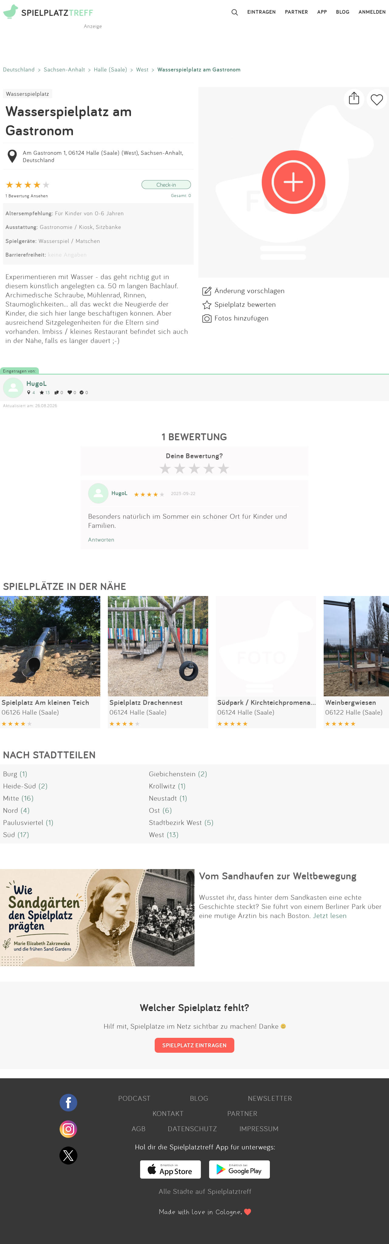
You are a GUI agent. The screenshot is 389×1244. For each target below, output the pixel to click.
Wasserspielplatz (27, 93)
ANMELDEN (372, 12)
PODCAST (134, 1098)
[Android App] (239, 1175)
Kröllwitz (162, 785)
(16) (28, 797)
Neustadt (163, 797)
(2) (202, 773)
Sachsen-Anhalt (64, 69)
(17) (23, 834)
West (142, 69)
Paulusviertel (23, 822)
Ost (154, 810)
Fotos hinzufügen (242, 317)
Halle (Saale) (110, 69)
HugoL (36, 383)
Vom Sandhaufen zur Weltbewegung (278, 875)
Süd (9, 834)
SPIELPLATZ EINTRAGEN (194, 1045)
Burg (10, 773)
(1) (23, 773)
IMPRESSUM (259, 1128)
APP (322, 12)
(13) (173, 834)
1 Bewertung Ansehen (26, 196)
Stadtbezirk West (175, 822)
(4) (25, 810)
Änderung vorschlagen (250, 290)
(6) (167, 810)
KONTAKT (168, 1113)
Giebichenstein (172, 773)
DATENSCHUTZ (192, 1128)
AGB (139, 1128)
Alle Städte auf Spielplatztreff (205, 1191)
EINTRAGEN (261, 12)
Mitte (11, 797)
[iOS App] (170, 1175)
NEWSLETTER (270, 1098)
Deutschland (19, 69)
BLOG (342, 12)
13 (48, 392)
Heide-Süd (19, 785)
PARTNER (296, 12)
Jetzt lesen (330, 915)
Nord (10, 810)
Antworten (101, 539)
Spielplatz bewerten (245, 304)
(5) (209, 822)
